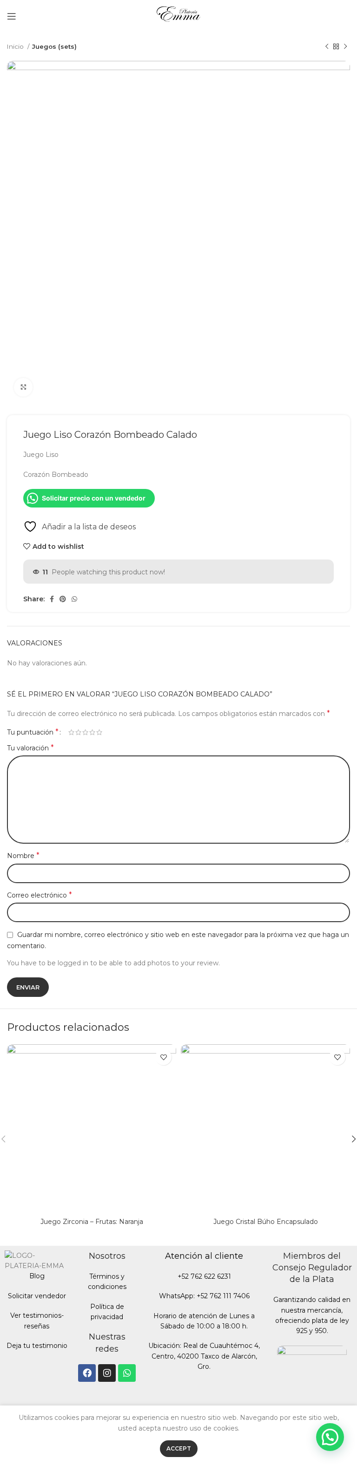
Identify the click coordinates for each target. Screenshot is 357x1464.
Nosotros (107, 1256)
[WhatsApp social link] (74, 599)
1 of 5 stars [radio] (71, 732)
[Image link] (312, 1379)
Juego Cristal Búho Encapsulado (265, 1221)
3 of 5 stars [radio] (85, 732)
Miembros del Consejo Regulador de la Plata (312, 1267)
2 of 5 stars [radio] (78, 732)
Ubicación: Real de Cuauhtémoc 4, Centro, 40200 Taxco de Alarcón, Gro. (204, 1356)
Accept (178, 1448)
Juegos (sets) (54, 46)
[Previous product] (326, 47)
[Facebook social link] (52, 599)
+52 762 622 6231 (204, 1276)
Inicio (16, 46)
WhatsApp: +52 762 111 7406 (204, 1296)
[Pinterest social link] (63, 599)
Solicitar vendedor (37, 1296)
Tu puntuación (33, 732)
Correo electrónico (39, 895)
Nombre (23, 855)
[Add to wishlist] (163, 1057)
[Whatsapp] (127, 1373)
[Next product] (345, 47)
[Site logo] (178, 16)
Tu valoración (30, 747)
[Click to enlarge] (23, 387)
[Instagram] (107, 1373)
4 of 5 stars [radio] (92, 732)
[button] (330, 1437)
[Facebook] (87, 1373)
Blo (34, 1276)
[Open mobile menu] (11, 16)
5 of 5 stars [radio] (99, 732)
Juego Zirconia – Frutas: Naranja (91, 1221)
